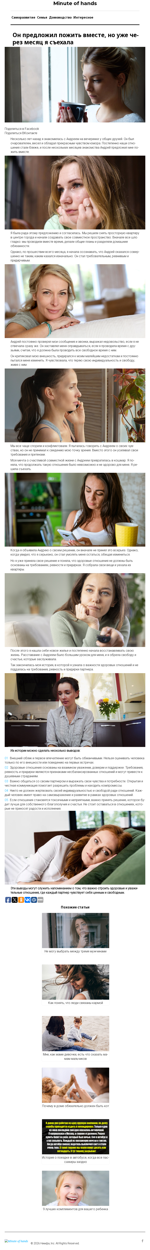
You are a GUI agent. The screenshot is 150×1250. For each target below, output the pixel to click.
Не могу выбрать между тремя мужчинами (75, 951)
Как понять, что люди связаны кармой (75, 1003)
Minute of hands (75, 3)
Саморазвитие (23, 17)
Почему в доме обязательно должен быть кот (75, 1106)
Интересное (83, 17)
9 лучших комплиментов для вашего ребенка (75, 1209)
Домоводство (60, 17)
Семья (42, 17)
